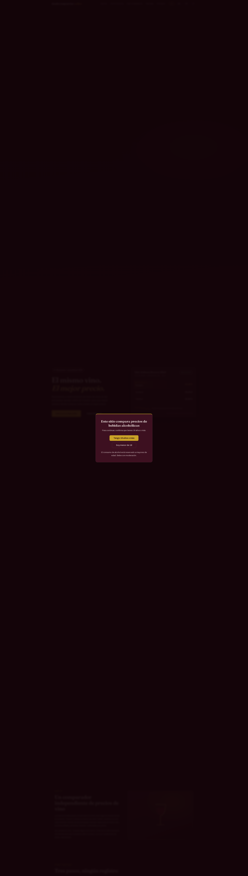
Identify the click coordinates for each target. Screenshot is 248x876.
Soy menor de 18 (124, 445)
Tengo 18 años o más (124, 438)
